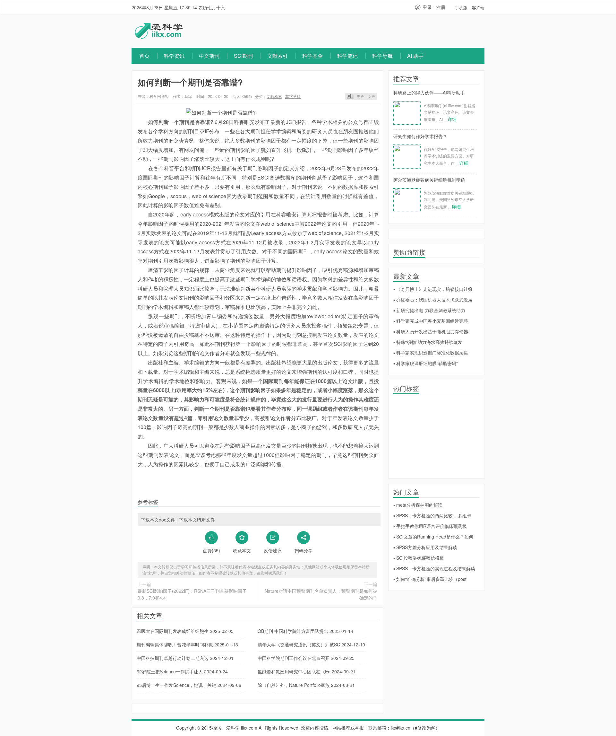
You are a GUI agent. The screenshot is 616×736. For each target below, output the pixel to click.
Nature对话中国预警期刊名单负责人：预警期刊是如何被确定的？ (321, 594)
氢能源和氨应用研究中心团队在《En (306, 671)
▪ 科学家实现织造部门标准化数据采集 (430, 352)
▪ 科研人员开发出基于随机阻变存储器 (430, 331)
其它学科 (293, 96)
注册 (440, 7)
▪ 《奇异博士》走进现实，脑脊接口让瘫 (433, 289)
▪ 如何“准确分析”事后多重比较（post (429, 579)
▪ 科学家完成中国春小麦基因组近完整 (430, 321)
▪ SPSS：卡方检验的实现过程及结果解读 (434, 568)
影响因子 (271, 140)
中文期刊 (209, 56)
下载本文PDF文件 (197, 519)
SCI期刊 (243, 56)
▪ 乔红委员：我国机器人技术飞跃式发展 (433, 299)
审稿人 (186, 307)
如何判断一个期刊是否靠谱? (190, 82)
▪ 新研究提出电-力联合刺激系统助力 (429, 310)
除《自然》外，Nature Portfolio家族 (306, 685)
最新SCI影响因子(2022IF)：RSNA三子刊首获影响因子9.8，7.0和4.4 (192, 594)
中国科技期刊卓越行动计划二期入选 (185, 658)
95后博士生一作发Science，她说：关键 (189, 685)
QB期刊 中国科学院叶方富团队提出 (305, 631)
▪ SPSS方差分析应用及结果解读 (425, 547)
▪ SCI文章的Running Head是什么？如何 (433, 536)
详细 (452, 119)
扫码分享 (303, 550)
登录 (427, 7)
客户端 (478, 7)
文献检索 (274, 96)
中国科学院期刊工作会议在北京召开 (306, 658)
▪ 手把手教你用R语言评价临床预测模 (430, 526)
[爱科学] (159, 37)
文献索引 (277, 56)
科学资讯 (174, 56)
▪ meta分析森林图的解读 (417, 505)
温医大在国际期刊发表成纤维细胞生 (185, 631)
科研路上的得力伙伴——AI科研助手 (429, 92)
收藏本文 (242, 550)
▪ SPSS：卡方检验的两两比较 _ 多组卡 (432, 515)
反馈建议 (273, 550)
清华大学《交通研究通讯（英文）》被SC (311, 644)
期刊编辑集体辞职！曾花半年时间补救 (187, 644)
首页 (144, 56)
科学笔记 (347, 56)
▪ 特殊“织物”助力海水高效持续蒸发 (427, 342)
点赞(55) (211, 550)
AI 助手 (415, 56)
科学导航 (382, 56)
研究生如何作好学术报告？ (420, 136)
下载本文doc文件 (158, 519)
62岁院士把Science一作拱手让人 (182, 671)
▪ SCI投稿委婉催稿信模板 (418, 558)
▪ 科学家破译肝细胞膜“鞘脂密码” (425, 363)
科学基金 (312, 56)
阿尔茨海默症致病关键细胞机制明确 (429, 180)
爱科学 (233, 727)
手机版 (461, 7)
